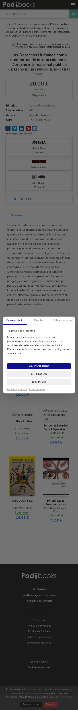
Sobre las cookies (63, 320)
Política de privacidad (17, 389)
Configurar (39, 374)
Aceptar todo (39, 366)
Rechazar (39, 382)
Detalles (39, 320)
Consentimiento (14, 320)
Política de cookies (37, 389)
